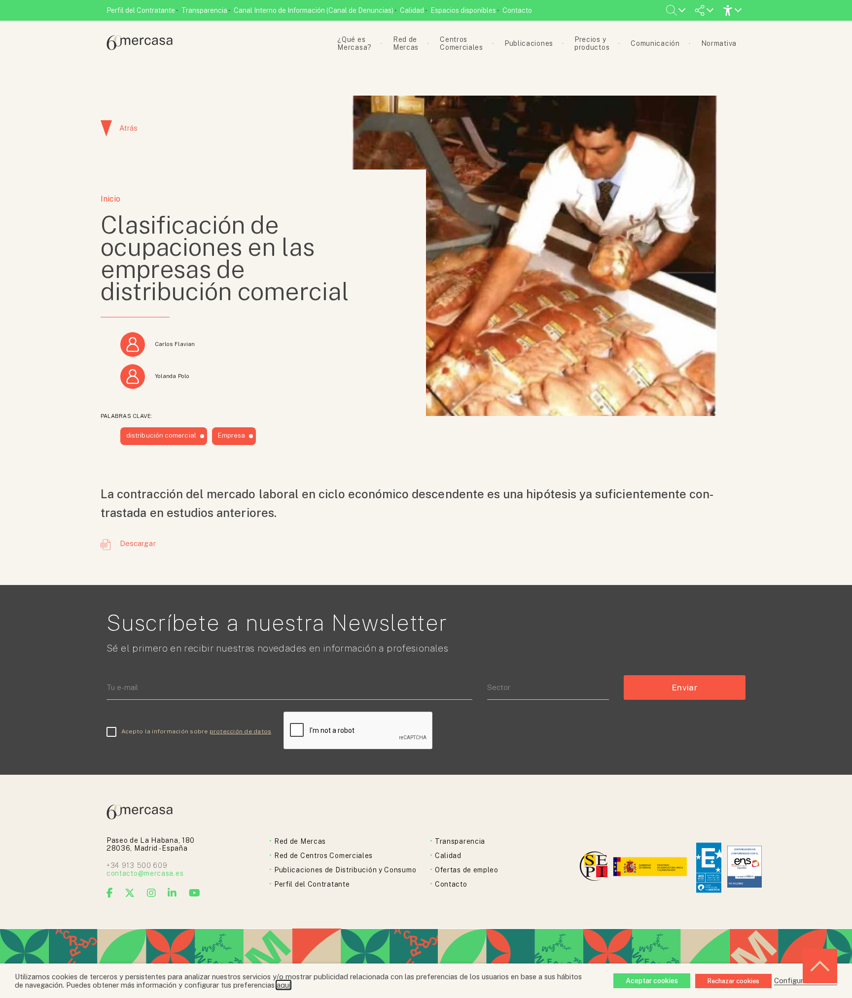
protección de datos (241, 731)
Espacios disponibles (463, 10)
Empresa (232, 435)
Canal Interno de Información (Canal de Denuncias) (313, 10)
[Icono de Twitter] (130, 893)
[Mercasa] (139, 47)
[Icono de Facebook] (109, 893)
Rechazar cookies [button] (733, 981)
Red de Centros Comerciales (323, 856)
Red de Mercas (300, 841)
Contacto (517, 10)
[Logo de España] (651, 867)
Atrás (128, 128)
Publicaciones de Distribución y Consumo (345, 870)
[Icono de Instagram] (151, 893)
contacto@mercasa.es (144, 873)
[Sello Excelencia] (708, 867)
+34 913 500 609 (137, 865)
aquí (283, 985)
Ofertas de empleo (466, 870)
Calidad (412, 10)
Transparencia (204, 10)
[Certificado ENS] (744, 868)
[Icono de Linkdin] (172, 893)
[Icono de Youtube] (195, 893)
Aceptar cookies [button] (652, 981)
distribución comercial (161, 435)
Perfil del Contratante (140, 10)
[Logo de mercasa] (595, 867)
